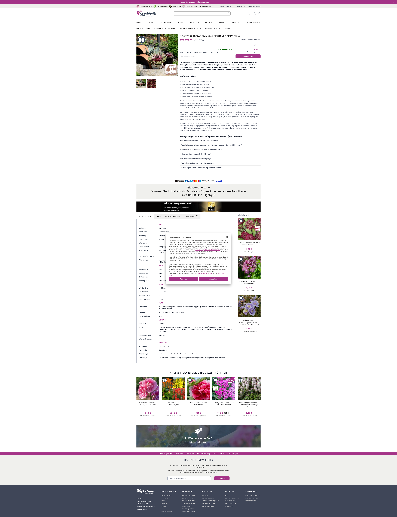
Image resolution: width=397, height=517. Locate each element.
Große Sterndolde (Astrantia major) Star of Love (249, 244)
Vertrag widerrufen (231, 503)
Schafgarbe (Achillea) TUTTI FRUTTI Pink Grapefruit (224, 404)
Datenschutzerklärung (232, 498)
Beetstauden (171, 28)
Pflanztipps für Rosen (251, 498)
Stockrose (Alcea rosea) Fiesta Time (198, 404)
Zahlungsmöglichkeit (188, 503)
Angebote (235, 22)
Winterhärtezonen (250, 501)
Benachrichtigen (248, 56)
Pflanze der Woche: (198, 187)
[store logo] (146, 13)
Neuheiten (193, 22)
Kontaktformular (142, 509)
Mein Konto (241, 6)
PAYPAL (163, 501)
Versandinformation (188, 501)
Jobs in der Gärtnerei (188, 511)
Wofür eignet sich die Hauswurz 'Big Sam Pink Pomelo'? (201, 168)
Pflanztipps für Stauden (252, 495)
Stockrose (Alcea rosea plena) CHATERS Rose (148, 404)
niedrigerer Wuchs (186, 28)
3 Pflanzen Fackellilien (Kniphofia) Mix (173, 404)
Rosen (180, 22)
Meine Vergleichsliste (208, 503)
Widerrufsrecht (229, 501)
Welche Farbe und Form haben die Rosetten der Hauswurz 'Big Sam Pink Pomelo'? (212, 145)
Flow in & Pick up (166, 511)
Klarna (163, 506)
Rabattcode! (204, 2)
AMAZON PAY (165, 503)
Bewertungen (191, 216)
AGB (226, 495)
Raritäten (208, 22)
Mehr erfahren (198, 442)
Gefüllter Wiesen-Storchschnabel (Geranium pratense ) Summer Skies (249, 322)
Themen (221, 22)
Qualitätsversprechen (188, 498)
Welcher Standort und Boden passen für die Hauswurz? (202, 150)
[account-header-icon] (254, 13)
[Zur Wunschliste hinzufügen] (255, 45)
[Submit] (228, 13)
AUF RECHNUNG (166, 495)
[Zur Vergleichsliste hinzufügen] (259, 45)
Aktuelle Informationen (189, 495)
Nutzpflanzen (166, 22)
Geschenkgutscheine (188, 509)
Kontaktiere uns (225, 6)
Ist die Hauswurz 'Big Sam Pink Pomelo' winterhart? (200, 140)
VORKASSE (164, 498)
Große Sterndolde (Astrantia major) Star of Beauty (249, 282)
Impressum (229, 506)
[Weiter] (260, 215)
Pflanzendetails (145, 216)
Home (138, 22)
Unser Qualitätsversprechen (168, 216)
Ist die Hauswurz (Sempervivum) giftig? (196, 159)
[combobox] (202, 13)
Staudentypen (159, 28)
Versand (258, 52)
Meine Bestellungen (208, 498)
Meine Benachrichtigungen (210, 501)
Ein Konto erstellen (254, 6)
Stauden (150, 22)
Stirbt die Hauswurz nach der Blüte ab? (196, 154)
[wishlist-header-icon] (249, 14)
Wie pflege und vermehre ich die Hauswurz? (197, 163)
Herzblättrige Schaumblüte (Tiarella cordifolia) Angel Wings (249, 405)
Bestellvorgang (186, 506)
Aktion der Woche (253, 22)
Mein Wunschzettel (208, 506)
